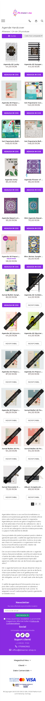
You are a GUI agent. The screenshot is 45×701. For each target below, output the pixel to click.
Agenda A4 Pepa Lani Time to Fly (34, 372)
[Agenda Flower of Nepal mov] (34, 167)
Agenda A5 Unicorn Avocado (11, 333)
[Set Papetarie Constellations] (34, 90)
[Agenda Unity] (11, 167)
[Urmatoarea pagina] (39, 504)
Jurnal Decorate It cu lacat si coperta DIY (11, 487)
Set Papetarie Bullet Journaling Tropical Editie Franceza (11, 141)
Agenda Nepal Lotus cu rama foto (11, 218)
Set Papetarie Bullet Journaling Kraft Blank (34, 141)
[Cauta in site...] (42, 20)
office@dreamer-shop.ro (24, 650)
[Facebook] (18, 635)
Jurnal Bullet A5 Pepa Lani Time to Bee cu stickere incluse (34, 449)
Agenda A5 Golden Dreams (34, 295)
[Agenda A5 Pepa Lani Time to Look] (11, 244)
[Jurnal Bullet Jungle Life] (11, 283)
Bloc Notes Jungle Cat (34, 256)
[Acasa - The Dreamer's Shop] (22, 12)
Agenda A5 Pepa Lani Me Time (11, 410)
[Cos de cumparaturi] (36, 20)
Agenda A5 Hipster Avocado (34, 333)
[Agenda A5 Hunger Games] (34, 52)
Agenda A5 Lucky (11, 64)
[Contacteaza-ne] (30, 20)
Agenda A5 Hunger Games (34, 64)
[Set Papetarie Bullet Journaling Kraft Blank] (34, 129)
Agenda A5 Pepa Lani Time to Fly (11, 103)
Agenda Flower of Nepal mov (34, 180)
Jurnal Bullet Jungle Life (11, 295)
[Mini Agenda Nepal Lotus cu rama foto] (34, 206)
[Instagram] (27, 635)
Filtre (13, 36)
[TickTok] (22, 635)
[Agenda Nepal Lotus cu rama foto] (11, 206)
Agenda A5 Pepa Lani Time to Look (11, 256)
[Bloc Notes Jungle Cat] (34, 244)
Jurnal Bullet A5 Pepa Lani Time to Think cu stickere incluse (34, 410)
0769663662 (24, 646)
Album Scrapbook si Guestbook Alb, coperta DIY (34, 487)
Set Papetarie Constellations (34, 103)
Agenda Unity (11, 180)
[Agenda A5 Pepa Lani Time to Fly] (11, 90)
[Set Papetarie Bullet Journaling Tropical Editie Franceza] (11, 129)
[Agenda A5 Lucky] (11, 52)
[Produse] (3, 21)
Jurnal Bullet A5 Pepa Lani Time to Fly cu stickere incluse (11, 449)
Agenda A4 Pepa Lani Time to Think (11, 372)
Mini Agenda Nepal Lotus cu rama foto (34, 218)
